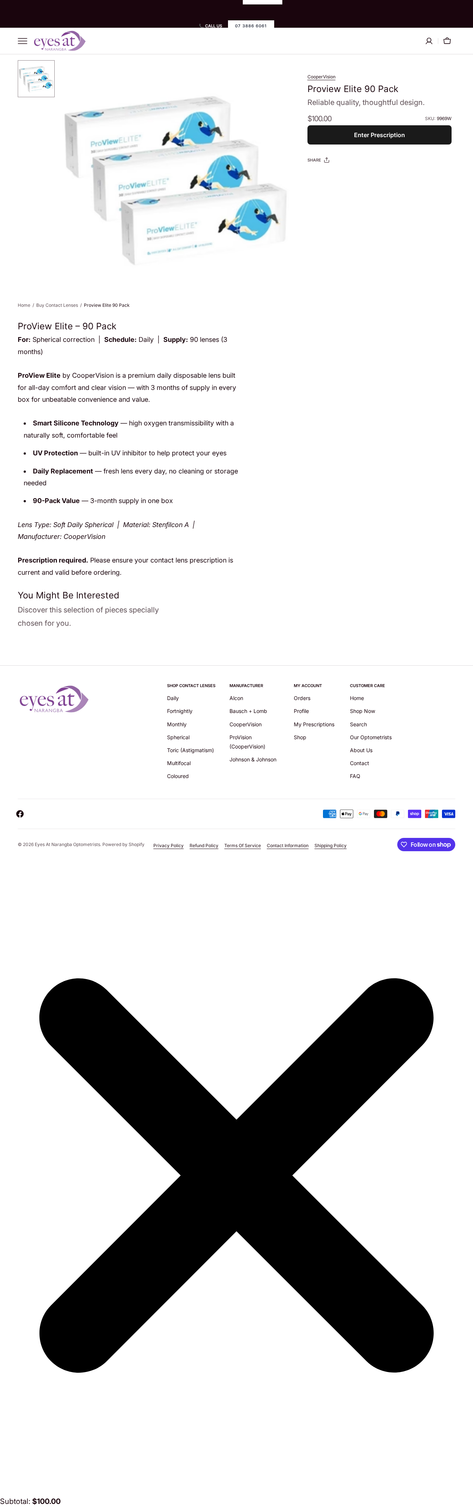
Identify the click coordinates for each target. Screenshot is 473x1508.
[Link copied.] (361, 178)
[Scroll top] (464, 1499)
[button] (447, 41)
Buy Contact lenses (57, 305)
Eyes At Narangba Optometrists (67, 844)
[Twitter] (319, 178)
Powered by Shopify (123, 844)
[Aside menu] (25, 41)
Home (24, 305)
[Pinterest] (347, 178)
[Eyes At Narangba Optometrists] (60, 41)
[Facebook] (333, 178)
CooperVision (321, 76)
